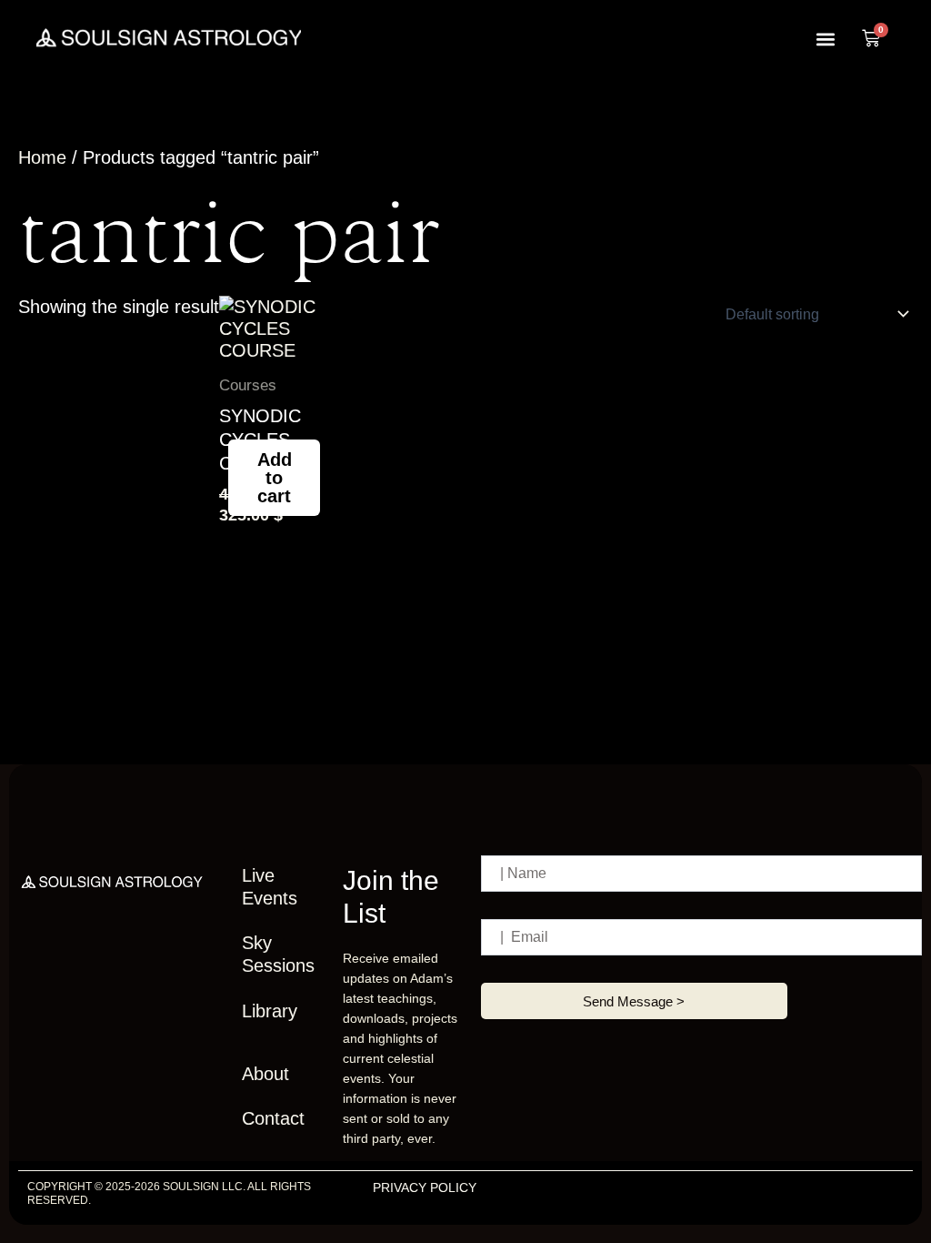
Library (269, 1011)
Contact (273, 1118)
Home (42, 157)
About (265, 1074)
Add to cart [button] (274, 478)
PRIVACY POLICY (424, 1187)
